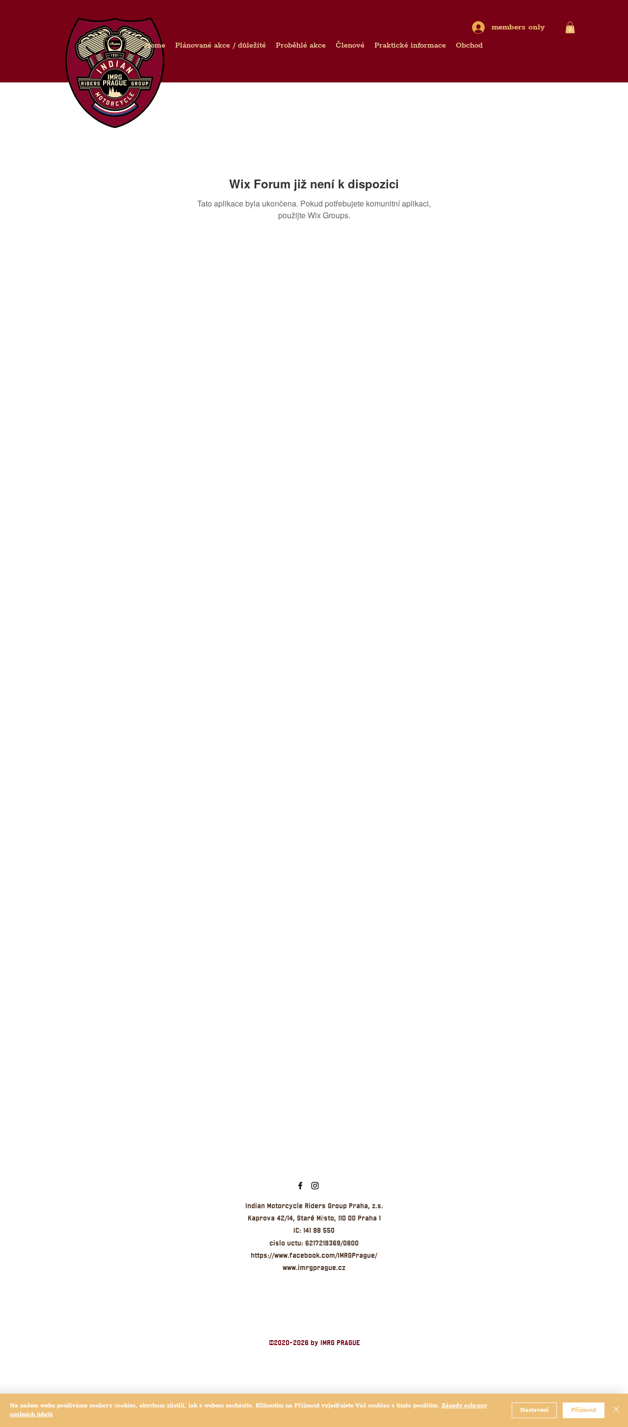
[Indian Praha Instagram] (315, 1186)
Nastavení (534, 1410)
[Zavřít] (616, 1410)
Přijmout (583, 1410)
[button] (570, 27)
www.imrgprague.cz (314, 1267)
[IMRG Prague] (300, 1186)
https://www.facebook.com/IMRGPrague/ (314, 1255)
